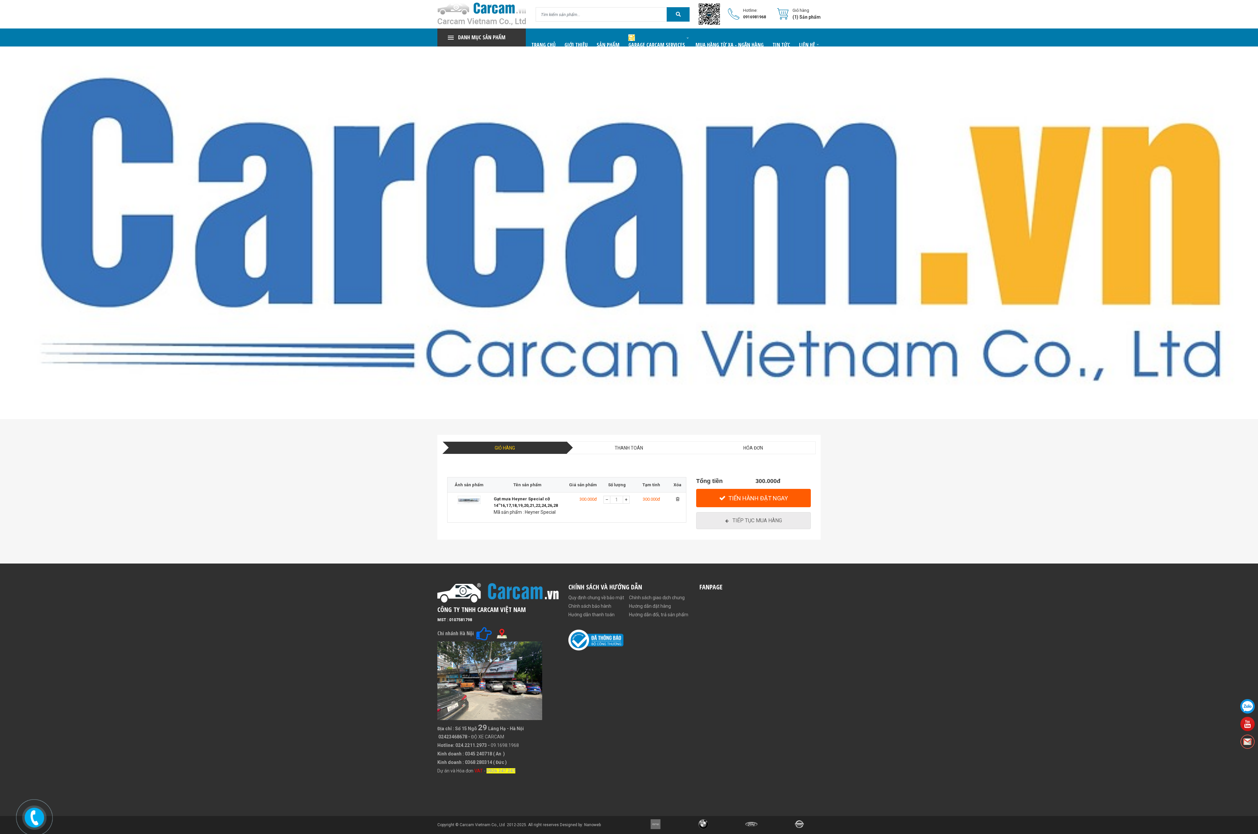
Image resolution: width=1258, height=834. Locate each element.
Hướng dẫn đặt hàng (650, 606)
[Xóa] (677, 499)
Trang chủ (543, 44)
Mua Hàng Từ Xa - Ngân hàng (730, 44)
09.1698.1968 (505, 745)
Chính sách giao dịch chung (657, 597)
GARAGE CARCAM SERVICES (656, 44)
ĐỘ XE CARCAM (487, 736)
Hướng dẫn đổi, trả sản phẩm (658, 614)
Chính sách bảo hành (589, 606)
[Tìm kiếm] (678, 14)
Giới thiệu (576, 44)
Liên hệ (807, 44)
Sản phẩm (608, 44)
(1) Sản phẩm (806, 17)
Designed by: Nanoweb (580, 825)
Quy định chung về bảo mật (596, 597)
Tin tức (781, 44)
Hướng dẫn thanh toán (591, 614)
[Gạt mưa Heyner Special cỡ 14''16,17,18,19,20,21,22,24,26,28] (469, 508)
